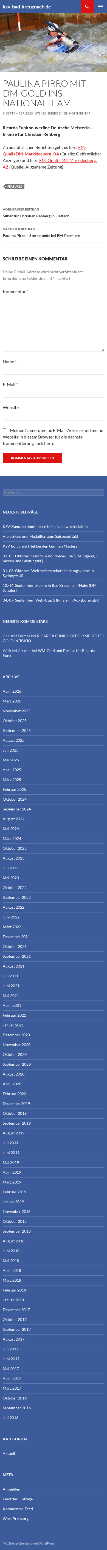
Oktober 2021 (15, 946)
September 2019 (17, 1123)
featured (14, 186)
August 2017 (13, 1339)
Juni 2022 (11, 917)
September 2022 (17, 897)
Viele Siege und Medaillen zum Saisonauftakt (40, 536)
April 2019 (12, 1172)
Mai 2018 (11, 1260)
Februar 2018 (14, 1290)
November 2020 (16, 1044)
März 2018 (12, 1280)
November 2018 (16, 1211)
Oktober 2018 (15, 1221)
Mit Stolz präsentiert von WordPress (29, 1543)
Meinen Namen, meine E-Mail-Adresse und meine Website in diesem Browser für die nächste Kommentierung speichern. (53, 437)
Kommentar (15, 291)
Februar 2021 (14, 1015)
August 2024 (13, 818)
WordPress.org (16, 1518)
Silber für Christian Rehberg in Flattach (36, 212)
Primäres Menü (100, 6)
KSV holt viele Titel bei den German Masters (40, 546)
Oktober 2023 (15, 848)
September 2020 (17, 1064)
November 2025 (16, 710)
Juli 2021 (10, 976)
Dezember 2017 (16, 1309)
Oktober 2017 (15, 1319)
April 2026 (12, 691)
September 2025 (17, 730)
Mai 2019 (11, 1162)
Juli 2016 (10, 1417)
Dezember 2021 (16, 936)
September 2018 (17, 1231)
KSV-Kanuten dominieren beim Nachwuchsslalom (45, 526)
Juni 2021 (11, 985)
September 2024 (17, 809)
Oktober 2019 (15, 1113)
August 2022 (13, 907)
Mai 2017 (11, 1368)
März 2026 (12, 701)
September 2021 (17, 956)
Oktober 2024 (15, 799)
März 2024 (12, 838)
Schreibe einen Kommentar (67, 113)
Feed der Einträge (18, 1499)
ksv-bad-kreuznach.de (27, 7)
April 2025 (12, 769)
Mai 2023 (11, 877)
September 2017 (17, 1329)
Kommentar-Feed (18, 1508)
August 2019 (13, 1133)
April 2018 (12, 1270)
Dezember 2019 (16, 1103)
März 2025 (12, 779)
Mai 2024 (11, 828)
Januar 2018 (13, 1299)
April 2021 (12, 1005)
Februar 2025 (14, 789)
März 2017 (12, 1388)
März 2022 (12, 926)
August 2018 (13, 1241)
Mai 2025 (11, 760)
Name (9, 361)
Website (11, 407)
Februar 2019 (14, 1191)
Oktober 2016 (15, 1398)
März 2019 (12, 1182)
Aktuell (9, 1453)
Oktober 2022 (15, 887)
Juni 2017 (11, 1358)
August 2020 (13, 1074)
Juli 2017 (10, 1349)
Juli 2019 (10, 1142)
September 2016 (17, 1407)
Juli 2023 (10, 868)
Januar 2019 (13, 1201)
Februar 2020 (14, 1093)
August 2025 (13, 740)
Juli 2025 (10, 750)
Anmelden (11, 1489)
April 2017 (12, 1378)
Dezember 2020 (16, 1034)
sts (37, 113)
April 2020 (12, 1084)
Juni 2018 (11, 1250)
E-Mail (10, 384)
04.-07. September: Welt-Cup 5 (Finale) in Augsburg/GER (51, 600)
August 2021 (13, 966)
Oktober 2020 (15, 1054)
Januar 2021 (13, 1025)
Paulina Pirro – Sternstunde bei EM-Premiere (41, 232)
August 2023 (13, 858)
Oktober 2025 (15, 720)
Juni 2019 (11, 1152)
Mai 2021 (11, 995)
